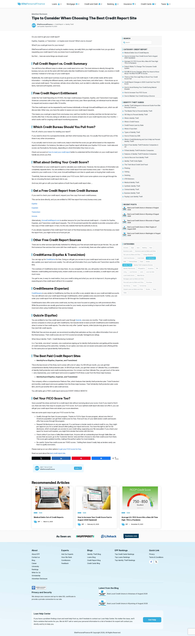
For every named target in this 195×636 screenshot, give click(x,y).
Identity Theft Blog (94, 554)
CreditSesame (37, 293)
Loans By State (150, 272)
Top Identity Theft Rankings (125, 560)
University (35, 566)
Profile (77, 468)
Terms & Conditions (156, 557)
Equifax (34, 204)
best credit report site (57, 453)
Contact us (36, 557)
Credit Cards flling (93, 563)
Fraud (141, 261)
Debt (124, 261)
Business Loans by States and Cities (145, 251)
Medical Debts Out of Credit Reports (48, 517)
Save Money (126, 286)
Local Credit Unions (128, 275)
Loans (141, 272)
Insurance (150, 268)
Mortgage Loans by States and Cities (133, 279)
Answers (125, 247)
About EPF (36, 554)
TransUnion (36, 212)
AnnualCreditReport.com (51, 220)
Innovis (34, 216)
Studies (148, 289)
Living (125, 272)
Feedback (65, 563)
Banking (144, 247)
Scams (135, 286)
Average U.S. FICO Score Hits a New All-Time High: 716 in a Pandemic (140, 518)
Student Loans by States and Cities (133, 289)
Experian (35, 208)
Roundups (149, 282)
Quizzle (78, 320)
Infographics (141, 268)
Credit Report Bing (94, 560)
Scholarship (143, 286)
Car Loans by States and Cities (131, 254)
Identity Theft (69, 24)
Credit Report (59, 24)
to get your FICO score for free (69, 449)
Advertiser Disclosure (39, 14)
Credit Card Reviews (129, 258)
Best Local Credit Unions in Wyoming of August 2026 (127, 603)
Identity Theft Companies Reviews (143, 265)
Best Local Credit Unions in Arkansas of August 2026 (127, 594)
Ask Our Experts (67, 554)
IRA (157, 268)
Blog (33, 560)
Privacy (152, 554)
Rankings (35, 569)
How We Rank (66, 557)
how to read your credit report (59, 152)
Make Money (140, 275)
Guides (148, 261)
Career (34, 563)
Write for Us (36, 572)
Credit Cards (140, 258)
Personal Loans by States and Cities (133, 282)
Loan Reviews (133, 272)
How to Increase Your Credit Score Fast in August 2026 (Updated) (95, 518)
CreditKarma (50, 259)
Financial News (133, 261)
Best (151, 247)
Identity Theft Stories (129, 268)
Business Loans (128, 251)
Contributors (65, 560)
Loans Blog (91, 557)
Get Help (152, 620)
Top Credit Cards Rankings (124, 554)
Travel (154, 289)
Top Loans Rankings (122, 557)
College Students (148, 254)
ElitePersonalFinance (45, 24)
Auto (138, 247)
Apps (132, 247)
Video (125, 292)
